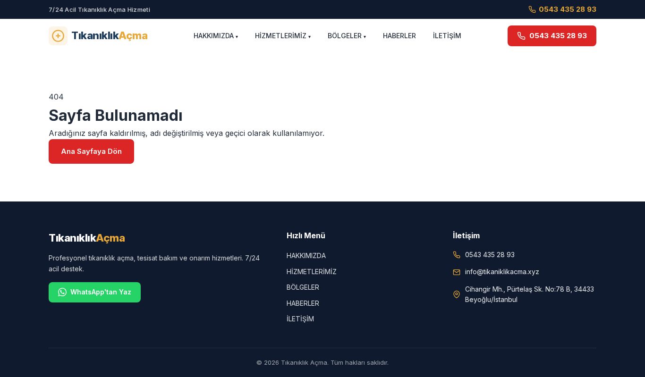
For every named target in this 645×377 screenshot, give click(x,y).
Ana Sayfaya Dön (91, 151)
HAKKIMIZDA (214, 36)
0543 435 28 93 (567, 9)
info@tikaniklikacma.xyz (502, 272)
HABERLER (399, 36)
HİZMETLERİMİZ (280, 36)
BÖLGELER (345, 36)
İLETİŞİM (447, 36)
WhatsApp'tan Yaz (100, 292)
